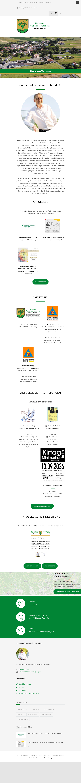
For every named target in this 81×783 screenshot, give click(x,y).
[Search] (60, 13)
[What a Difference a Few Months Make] (21, 735)
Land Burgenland (25, 684)
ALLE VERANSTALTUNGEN (42, 506)
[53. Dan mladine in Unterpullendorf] (52, 414)
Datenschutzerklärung (44, 758)
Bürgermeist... (47, 714)
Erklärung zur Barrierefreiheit (29, 693)
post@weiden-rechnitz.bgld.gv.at (40, 2)
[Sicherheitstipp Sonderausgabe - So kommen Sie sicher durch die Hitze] (28, 354)
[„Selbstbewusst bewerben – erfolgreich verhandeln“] (52, 226)
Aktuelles (37, 709)
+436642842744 (23, 669)
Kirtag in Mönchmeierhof (52, 485)
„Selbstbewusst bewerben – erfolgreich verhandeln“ (46, 742)
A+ (52, 13)
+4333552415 (22, 2)
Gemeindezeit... (23, 719)
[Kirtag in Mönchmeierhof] (52, 465)
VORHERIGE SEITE (32, 566)
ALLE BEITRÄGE (40, 282)
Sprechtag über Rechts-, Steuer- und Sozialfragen (45, 733)
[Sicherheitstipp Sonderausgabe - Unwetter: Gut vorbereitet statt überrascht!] (52, 313)
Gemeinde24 (34, 755)
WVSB (21, 687)
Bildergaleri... (33, 714)
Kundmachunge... (24, 709)
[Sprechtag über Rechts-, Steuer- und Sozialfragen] (28, 226)
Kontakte (21, 714)
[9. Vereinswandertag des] (28, 414)
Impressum (23, 690)
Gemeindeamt (49, 709)
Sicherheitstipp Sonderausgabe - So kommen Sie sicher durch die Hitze (28, 368)
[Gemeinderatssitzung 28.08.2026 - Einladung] (28, 313)
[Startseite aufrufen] (33, 26)
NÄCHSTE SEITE (49, 566)
